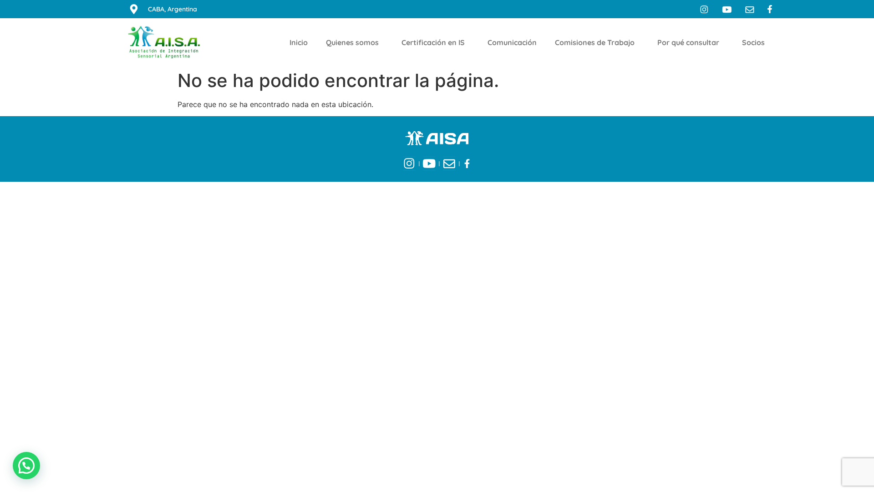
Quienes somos (352, 42)
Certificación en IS (433, 42)
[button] (26, 465)
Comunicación (512, 42)
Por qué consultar (688, 42)
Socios (753, 42)
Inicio (299, 42)
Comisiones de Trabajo (595, 42)
